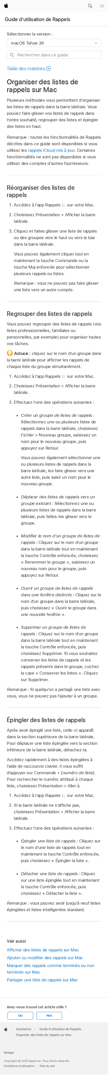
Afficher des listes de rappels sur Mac (43, 949)
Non (49, 1015)
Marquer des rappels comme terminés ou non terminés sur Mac (50, 969)
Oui (20, 1015)
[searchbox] (54, 55)
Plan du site (47, 1066)
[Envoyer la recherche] (12, 55)
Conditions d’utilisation (19, 1066)
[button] (90, 6)
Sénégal (9, 1052)
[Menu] (102, 6)
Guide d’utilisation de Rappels (37, 19)
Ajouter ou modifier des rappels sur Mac (45, 957)
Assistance (23, 1029)
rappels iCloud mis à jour (51, 150)
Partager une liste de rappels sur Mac (42, 979)
